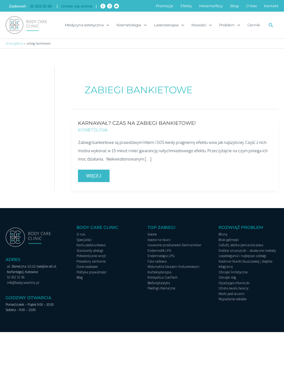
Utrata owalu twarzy (233, 288)
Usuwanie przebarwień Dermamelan (174, 245)
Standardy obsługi (90, 250)
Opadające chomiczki (234, 283)
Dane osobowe (87, 266)
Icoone (152, 234)
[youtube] (117, 6)
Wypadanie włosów (233, 299)
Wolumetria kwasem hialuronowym (173, 266)
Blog (80, 277)
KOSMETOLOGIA (92, 130)
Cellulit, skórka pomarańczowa (241, 245)
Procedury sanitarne (91, 261)
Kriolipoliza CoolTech (163, 277)
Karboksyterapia (159, 272)
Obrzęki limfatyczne (233, 272)
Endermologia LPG (161, 255)
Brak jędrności (229, 239)
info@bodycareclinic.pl (23, 282)
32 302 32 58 (41, 6)
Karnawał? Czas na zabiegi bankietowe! (137, 123)
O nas (81, 234)
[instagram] (110, 6)
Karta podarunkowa (91, 245)
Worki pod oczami (231, 293)
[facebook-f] (103, 6)
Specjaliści (84, 239)
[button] (271, 25)
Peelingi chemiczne (161, 288)
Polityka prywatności (91, 272)
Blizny (223, 234)
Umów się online (76, 6)
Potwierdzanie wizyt (91, 255)
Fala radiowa (157, 261)
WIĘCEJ (98, 174)
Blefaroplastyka (159, 283)
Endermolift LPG (159, 250)
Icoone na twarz (159, 239)
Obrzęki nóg (227, 277)
